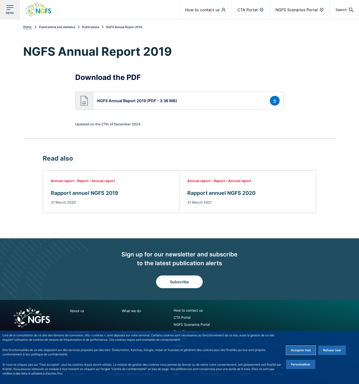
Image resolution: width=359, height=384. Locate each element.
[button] (344, 9)
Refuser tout (332, 350)
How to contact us (188, 310)
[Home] (32, 318)
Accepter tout (301, 350)
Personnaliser (300, 364)
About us (77, 311)
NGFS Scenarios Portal (192, 324)
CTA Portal (182, 317)
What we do (131, 311)
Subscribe (179, 281)
